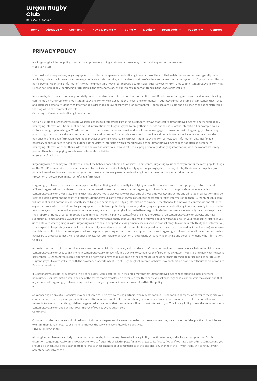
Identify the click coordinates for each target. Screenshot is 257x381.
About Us (52, 30)
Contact (216, 30)
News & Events (103, 30)
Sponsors (75, 30)
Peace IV (194, 30)
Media (147, 30)
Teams (128, 30)
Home (35, 30)
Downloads (170, 30)
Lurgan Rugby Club (46, 11)
